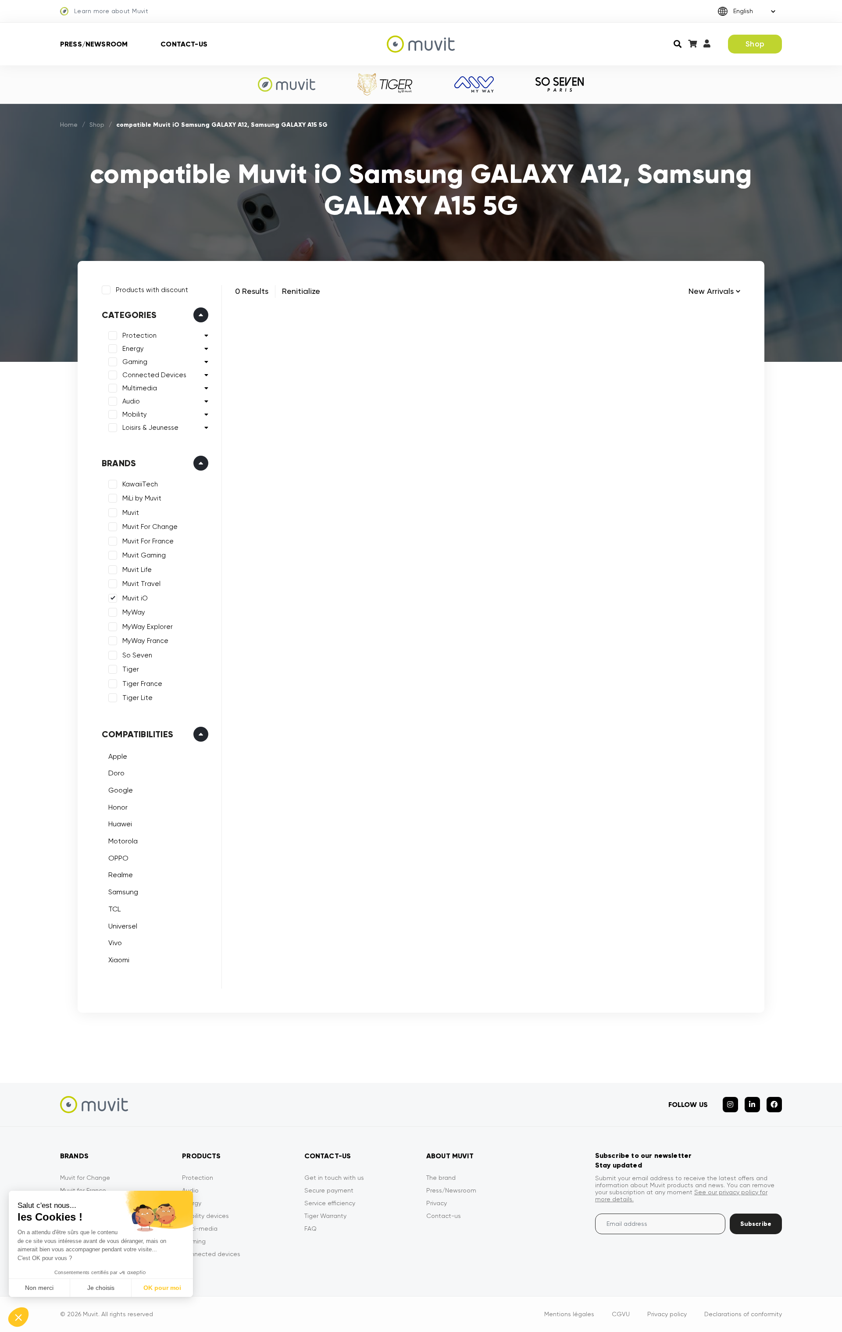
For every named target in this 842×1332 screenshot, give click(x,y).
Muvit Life (137, 570)
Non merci (39, 1287)
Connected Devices (154, 375)
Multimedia (139, 388)
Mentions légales (569, 1314)
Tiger (130, 669)
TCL (114, 909)
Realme (120, 875)
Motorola (123, 841)
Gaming (134, 362)
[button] (18, 1317)
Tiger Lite (137, 698)
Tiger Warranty (325, 1215)
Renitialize (301, 291)
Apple (117, 756)
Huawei (120, 824)
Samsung (123, 892)
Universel (122, 926)
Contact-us (184, 44)
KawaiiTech (140, 484)
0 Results (251, 291)
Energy (133, 349)
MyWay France (145, 641)
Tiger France (142, 684)
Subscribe (755, 1224)
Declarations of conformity (743, 1314)
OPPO (118, 858)
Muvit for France (83, 1190)
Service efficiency (329, 1203)
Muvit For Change (150, 527)
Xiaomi (118, 960)
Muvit (130, 513)
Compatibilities (137, 734)
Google (120, 790)
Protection (139, 335)
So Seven (137, 655)
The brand (441, 1177)
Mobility (134, 414)
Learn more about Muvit (111, 10)
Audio (131, 401)
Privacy (436, 1203)
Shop (755, 43)
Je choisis (100, 1287)
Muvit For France (148, 541)
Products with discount (152, 290)
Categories (129, 315)
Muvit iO (135, 598)
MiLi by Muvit (141, 498)
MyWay (133, 612)
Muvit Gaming (144, 555)
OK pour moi (162, 1287)
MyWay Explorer (147, 627)
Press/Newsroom (94, 44)
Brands (119, 463)
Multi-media (200, 1228)
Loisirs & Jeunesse (150, 428)
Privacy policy (667, 1314)
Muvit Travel (141, 584)
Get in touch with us (334, 1177)
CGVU (621, 1314)
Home (69, 124)
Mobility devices (205, 1215)
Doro (116, 773)
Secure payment (328, 1190)
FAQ (310, 1228)
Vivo (115, 943)
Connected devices (211, 1253)
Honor (118, 807)
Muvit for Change (85, 1177)
